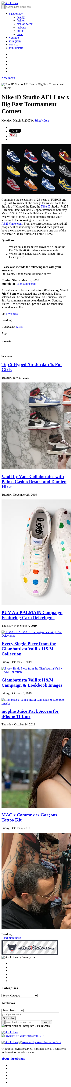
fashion (21, 20)
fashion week (25, 23)
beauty (21, 17)
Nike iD (46, 206)
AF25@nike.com (12, 223)
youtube (14, 37)
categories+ (16, 13)
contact (13, 44)
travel (20, 34)
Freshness (12, 313)
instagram (15, 41)
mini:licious (16, 47)
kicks (19, 326)
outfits (20, 30)
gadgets (21, 27)
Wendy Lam (42, 120)
